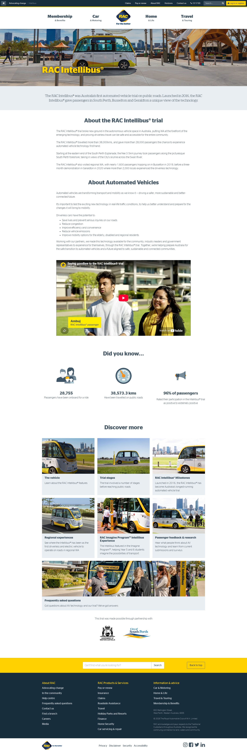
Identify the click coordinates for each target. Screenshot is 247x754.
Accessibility (141, 746)
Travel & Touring (163, 698)
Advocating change (17, 3)
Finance (102, 719)
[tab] (59, 18)
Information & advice (166, 683)
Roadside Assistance (109, 703)
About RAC (155, 3)
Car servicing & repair (110, 729)
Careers (46, 719)
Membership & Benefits (166, 703)
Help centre (48, 698)
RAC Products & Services (113, 683)
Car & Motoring (162, 688)
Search (158, 665)
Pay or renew (140, 3)
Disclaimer (115, 746)
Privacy (103, 746)
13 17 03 (196, 3)
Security (127, 746)
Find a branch (49, 714)
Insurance (103, 693)
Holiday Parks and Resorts (112, 714)
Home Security (106, 724)
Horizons (169, 3)
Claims (128, 3)
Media (45, 724)
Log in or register (236, 3)
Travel (101, 708)
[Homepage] (52, 745)
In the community (52, 693)
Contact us (181, 3)
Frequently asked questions (57, 703)
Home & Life (160, 693)
